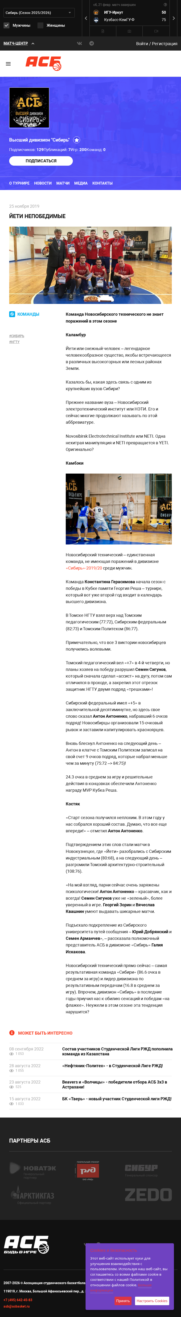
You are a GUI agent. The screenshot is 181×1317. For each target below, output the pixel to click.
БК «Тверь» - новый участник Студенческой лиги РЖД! (117, 1098)
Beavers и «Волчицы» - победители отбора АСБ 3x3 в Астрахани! (114, 1084)
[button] (174, 18)
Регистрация (164, 43)
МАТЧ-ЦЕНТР (16, 43)
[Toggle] (8, 63)
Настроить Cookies (152, 1301)
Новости (43, 183)
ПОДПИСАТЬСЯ (41, 160)
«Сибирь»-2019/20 (84, 568)
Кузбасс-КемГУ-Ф (119, 19)
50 (164, 12)
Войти (142, 43)
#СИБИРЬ (16, 336)
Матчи (63, 183)
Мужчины (21, 25)
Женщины (56, 25)
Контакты (102, 183)
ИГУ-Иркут (113, 12)
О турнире (19, 183)
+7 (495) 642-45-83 (18, 1300)
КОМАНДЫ (28, 314)
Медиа (81, 183)
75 (164, 19)
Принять (123, 1301)
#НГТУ (14, 342)
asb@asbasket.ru (17, 1306)
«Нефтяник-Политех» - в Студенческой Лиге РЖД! (112, 1065)
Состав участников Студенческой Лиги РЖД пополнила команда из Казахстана (117, 1051)
